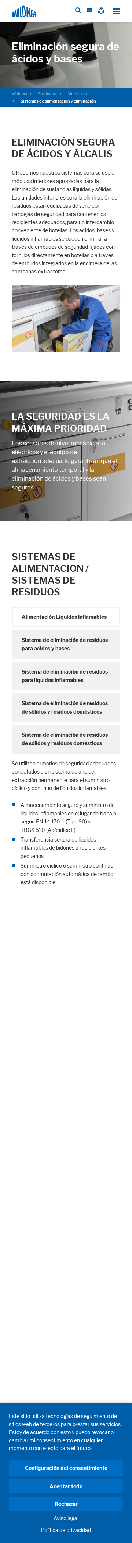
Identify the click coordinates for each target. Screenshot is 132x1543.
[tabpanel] (66, 823)
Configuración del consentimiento (66, 1468)
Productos (47, 93)
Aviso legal (66, 1518)
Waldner (19, 93)
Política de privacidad (66, 1530)
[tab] (66, 617)
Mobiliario (77, 93)
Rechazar (66, 1504)
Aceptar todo (66, 1486)
